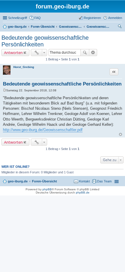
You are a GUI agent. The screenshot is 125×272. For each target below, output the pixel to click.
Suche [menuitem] (120, 27)
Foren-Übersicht (44, 181)
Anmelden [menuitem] (115, 18)
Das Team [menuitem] (104, 181)
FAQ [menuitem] (37, 18)
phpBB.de (83, 192)
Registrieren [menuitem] (92, 18)
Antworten (13, 52)
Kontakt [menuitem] (84, 181)
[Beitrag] (4, 90)
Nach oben (120, 134)
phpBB (47, 189)
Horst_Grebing (23, 67)
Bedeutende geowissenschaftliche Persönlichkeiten (62, 84)
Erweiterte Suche (93, 52)
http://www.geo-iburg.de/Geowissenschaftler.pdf (43, 130)
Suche (85, 52)
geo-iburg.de (18, 181)
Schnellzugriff (17, 18)
